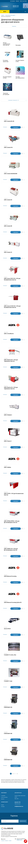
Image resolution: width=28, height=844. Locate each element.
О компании (3, 795)
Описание (5, 153)
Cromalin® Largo (8, 681)
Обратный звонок (16, 6)
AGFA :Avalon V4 (8, 252)
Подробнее (15, 127)
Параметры (14, 26)
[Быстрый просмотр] (22, 127)
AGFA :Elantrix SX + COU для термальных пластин (11, 388)
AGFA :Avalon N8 (8, 226)
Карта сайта (16, 798)
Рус (25, 11)
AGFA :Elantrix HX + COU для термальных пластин (11, 360)
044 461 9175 (16, 6)
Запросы (25, 7)
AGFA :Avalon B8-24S (9, 121)
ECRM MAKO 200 (8, 707)
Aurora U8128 (7, 628)
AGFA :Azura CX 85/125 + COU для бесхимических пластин (12, 306)
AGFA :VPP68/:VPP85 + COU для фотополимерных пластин (11, 521)
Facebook (2, 840)
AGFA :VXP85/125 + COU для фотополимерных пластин (11, 549)
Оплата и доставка (23, 1)
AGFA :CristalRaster (9, 333)
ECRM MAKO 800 (8, 759)
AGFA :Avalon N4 (8, 199)
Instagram (6, 840)
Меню (4, 11)
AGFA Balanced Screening (10, 576)
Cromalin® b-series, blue (10, 655)
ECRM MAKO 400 (8, 733)
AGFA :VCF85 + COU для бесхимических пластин (14, 494)
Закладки (17, 1)
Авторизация (12, 1)
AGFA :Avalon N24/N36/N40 (10, 173)
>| (17, 773)
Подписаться (23, 821)
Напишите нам (19, 839)
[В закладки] (24, 127)
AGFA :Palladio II (8, 415)
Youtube (10, 840)
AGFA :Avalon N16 (8, 147)
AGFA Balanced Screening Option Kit (12, 602)
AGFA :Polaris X (7, 441)
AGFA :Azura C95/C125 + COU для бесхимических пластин (12, 279)
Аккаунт (2, 804)
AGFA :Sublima (7, 467)
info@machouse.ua (19, 806)
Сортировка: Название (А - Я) (13, 100)
